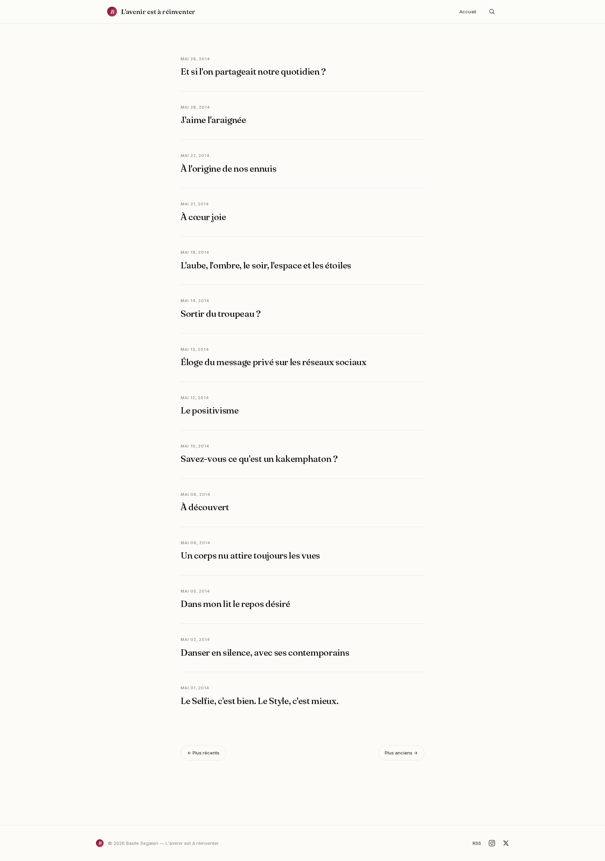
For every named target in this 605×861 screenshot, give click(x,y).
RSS (477, 843)
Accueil (467, 11)
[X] (506, 843)
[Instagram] (492, 843)
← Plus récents (203, 753)
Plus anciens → (401, 753)
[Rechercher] (492, 12)
